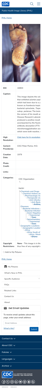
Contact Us (9, 296)
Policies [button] (5, 352)
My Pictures (12, 266)
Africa (27, 230)
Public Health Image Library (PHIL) (17, 10)
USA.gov (14, 387)
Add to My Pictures (13, 252)
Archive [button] (5, 365)
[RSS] (33, 382)
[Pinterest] (24, 382)
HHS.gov (5, 387)
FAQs (6, 284)
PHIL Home (7, 18)
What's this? (9, 328)
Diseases (25, 206)
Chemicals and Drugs (30, 191)
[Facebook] (3, 382)
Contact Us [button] (7, 338)
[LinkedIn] (16, 382)
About (7, 302)
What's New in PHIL (13, 273)
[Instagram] (12, 382)
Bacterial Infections (33, 210)
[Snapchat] (29, 382)
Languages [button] (7, 359)
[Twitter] (8, 382)
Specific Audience (12, 279)
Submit (34, 329)
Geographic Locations (30, 225)
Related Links (10, 290)
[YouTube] (20, 382)
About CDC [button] (7, 345)
